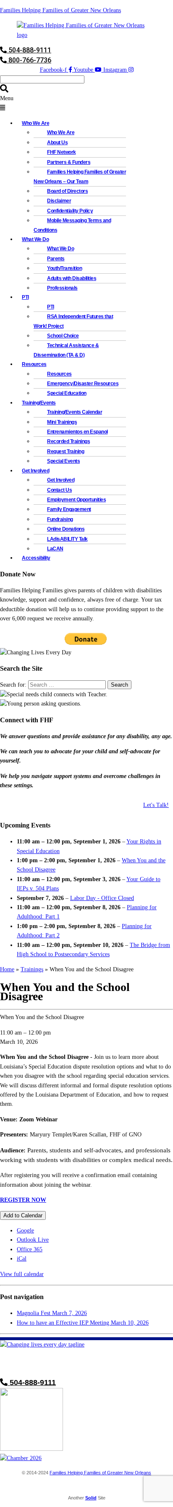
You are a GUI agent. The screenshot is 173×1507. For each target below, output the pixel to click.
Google (25, 1230)
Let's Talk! (156, 805)
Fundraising (60, 519)
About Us (57, 142)
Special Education (66, 393)
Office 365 (29, 1249)
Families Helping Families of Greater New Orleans (60, 10)
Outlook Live (33, 1240)
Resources (59, 374)
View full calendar (22, 1274)
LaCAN (55, 549)
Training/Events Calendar (74, 412)
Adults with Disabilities (71, 278)
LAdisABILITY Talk (67, 539)
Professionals (62, 288)
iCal (21, 1258)
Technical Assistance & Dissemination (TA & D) (66, 350)
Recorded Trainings (68, 441)
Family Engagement (69, 509)
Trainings (32, 969)
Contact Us (59, 490)
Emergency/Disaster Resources (82, 383)
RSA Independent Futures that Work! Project (73, 321)
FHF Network (61, 152)
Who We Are (60, 132)
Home (7, 969)
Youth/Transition (64, 268)
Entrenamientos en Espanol (77, 432)
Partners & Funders (68, 162)
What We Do (60, 249)
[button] (86, 103)
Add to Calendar (22, 1215)
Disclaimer (59, 201)
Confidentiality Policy (70, 211)
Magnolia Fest (52, 1313)
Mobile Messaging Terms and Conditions (72, 225)
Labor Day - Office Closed (102, 898)
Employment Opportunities (76, 500)
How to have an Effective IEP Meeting (83, 1323)
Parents (56, 259)
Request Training (65, 451)
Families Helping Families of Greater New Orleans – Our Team (80, 176)
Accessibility (36, 558)
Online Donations (65, 529)
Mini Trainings (62, 422)
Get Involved (60, 480)
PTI (25, 297)
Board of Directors (67, 191)
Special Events (63, 461)
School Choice (63, 336)
